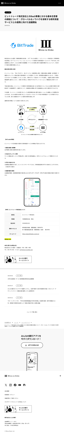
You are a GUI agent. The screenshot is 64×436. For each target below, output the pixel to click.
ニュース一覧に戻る (32, 312)
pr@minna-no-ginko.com (26, 250)
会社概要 (7, 391)
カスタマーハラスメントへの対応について (15, 401)
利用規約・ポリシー (10, 394)
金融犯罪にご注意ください (11, 398)
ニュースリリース (25, 322)
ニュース (16, 322)
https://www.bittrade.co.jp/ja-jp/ (30, 234)
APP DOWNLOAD (33, 345)
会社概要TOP (8, 322)
